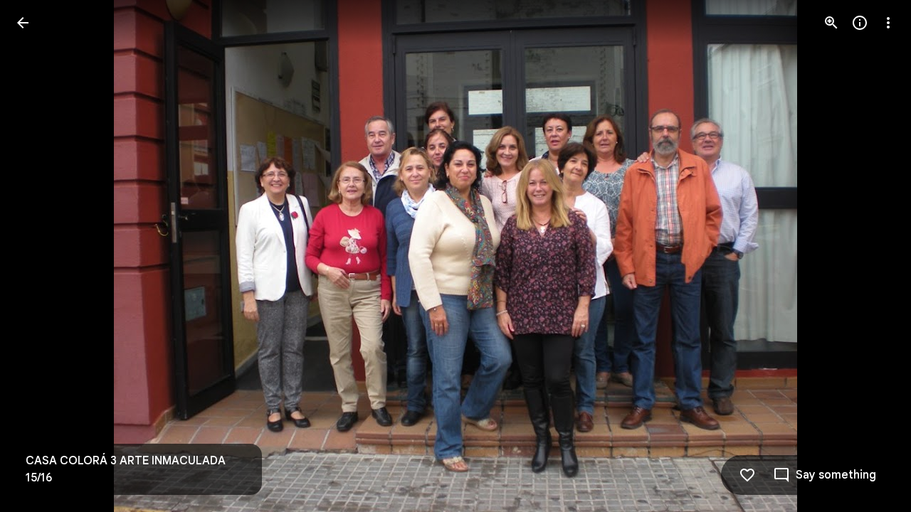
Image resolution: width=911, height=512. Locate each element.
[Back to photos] (23, 23)
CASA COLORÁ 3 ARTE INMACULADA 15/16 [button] (126, 469)
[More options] (888, 23)
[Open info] (860, 23)
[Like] (747, 475)
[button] (40, 256)
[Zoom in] (831, 23)
